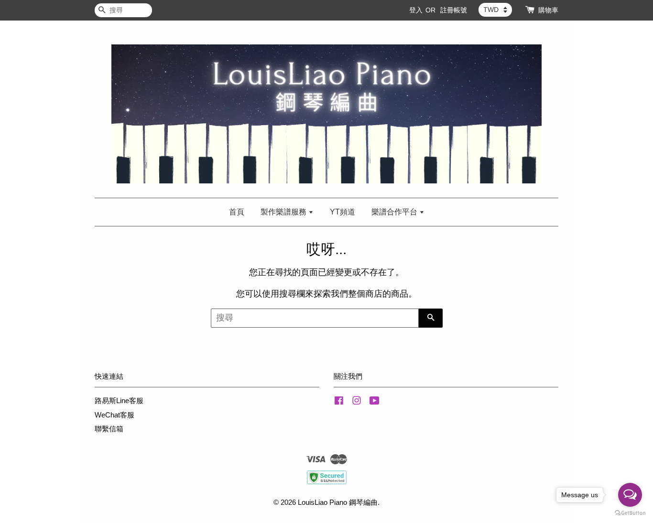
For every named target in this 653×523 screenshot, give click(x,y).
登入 (416, 10)
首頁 (236, 212)
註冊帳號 (453, 10)
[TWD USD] (495, 9)
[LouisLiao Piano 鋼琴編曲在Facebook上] (339, 402)
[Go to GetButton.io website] (630, 513)
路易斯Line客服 (119, 400)
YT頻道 (342, 212)
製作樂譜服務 (284, 212)
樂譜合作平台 (395, 212)
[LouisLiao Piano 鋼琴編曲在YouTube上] (374, 402)
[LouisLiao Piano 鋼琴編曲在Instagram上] (356, 402)
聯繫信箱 (109, 429)
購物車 (548, 10)
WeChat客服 (114, 415)
